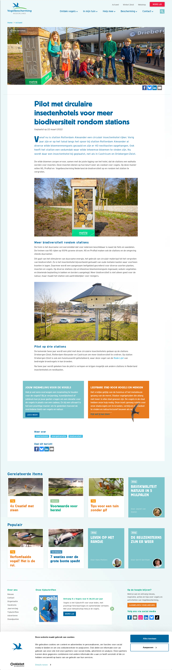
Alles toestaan (149, 638)
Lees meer (32, 415)
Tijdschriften (13, 612)
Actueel (18, 22)
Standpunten (13, 619)
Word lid (69, 614)
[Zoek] (162, 11)
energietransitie (59, 436)
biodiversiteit (76, 436)
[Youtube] (135, 617)
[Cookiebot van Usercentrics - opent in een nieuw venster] (17, 665)
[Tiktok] (157, 617)
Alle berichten (19, 31)
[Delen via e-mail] (159, 87)
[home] (19, 8)
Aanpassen (148, 647)
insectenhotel (42, 436)
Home (9, 22)
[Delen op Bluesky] (149, 87)
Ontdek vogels (68, 11)
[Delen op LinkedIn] (154, 87)
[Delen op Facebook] (144, 87)
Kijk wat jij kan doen (100, 414)
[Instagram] (140, 617)
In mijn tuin (89, 11)
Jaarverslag (12, 608)
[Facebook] (129, 617)
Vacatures (11, 605)
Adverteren (12, 616)
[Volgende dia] (112, 616)
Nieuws (10, 594)
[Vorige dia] (35, 616)
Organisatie (12, 601)
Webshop (142, 4)
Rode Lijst (119, 358)
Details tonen (41, 665)
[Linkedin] (146, 617)
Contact (146, 11)
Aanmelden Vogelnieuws (142, 605)
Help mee (108, 11)
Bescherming (128, 11)
